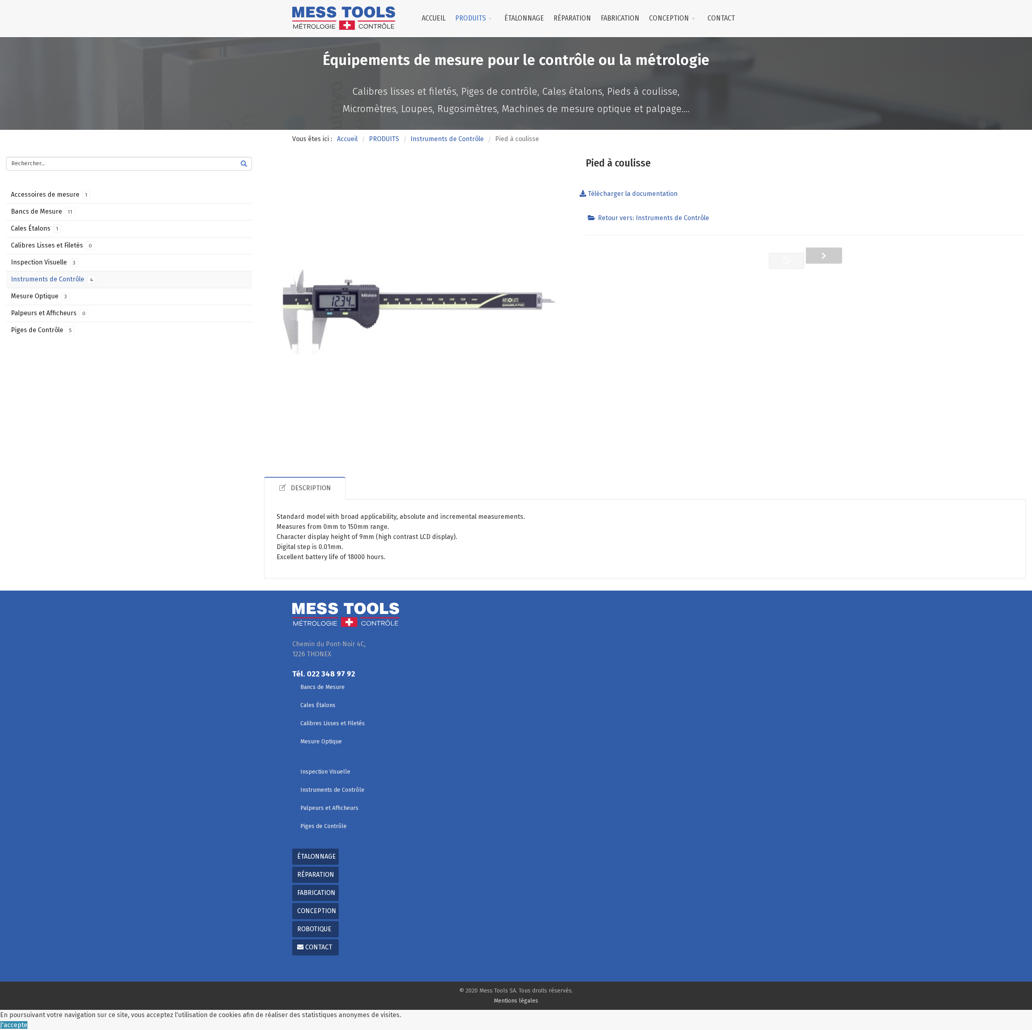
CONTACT (721, 18)
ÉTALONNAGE (524, 18)
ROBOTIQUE (314, 929)
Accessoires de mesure (49, 194)
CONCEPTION (669, 18)
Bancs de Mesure (42, 211)
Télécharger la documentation (632, 194)
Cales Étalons (34, 228)
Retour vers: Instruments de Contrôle (653, 218)
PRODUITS (470, 18)
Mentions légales (516, 1000)
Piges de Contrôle (41, 330)
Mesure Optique (39, 296)
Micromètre (824, 256)
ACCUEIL (433, 18)
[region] (516, 83)
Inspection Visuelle (43, 262)
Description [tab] (311, 488)
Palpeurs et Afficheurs (48, 313)
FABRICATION (620, 18)
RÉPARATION (572, 18)
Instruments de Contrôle (52, 279)
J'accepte (13, 1025)
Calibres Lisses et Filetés (51, 245)
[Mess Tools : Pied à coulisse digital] (419, 312)
